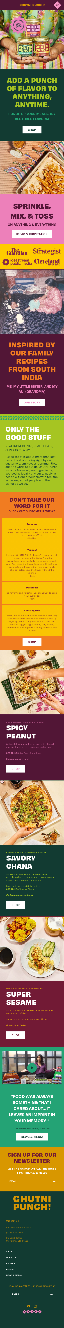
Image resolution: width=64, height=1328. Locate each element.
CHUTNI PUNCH (27, 1325)
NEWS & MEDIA (32, 1137)
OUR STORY (32, 402)
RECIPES (10, 1263)
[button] (6, 5)
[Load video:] (32, 1068)
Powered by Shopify (42, 1325)
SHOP (32, 130)
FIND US (10, 1269)
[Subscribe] (54, 1181)
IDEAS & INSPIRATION (32, 234)
